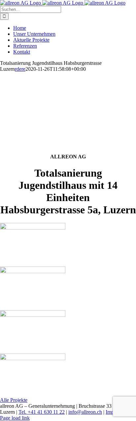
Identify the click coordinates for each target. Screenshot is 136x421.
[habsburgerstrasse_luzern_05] (32, 228)
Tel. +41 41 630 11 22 (41, 412)
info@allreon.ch (85, 412)
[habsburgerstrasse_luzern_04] (32, 358)
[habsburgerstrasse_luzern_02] (32, 315)
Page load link (15, 418)
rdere (20, 69)
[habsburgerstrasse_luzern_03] (32, 271)
